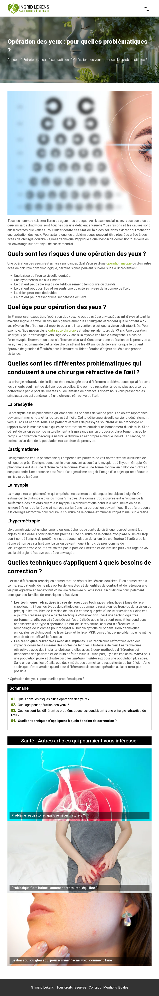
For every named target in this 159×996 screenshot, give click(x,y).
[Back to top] (147, 984)
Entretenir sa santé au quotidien (46, 60)
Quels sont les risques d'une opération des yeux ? (50, 699)
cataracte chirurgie (62, 330)
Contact (95, 987)
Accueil (12, 60)
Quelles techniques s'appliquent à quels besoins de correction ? (64, 721)
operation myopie (119, 263)
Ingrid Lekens (44, 987)
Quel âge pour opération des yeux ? (40, 705)
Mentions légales (115, 987)
